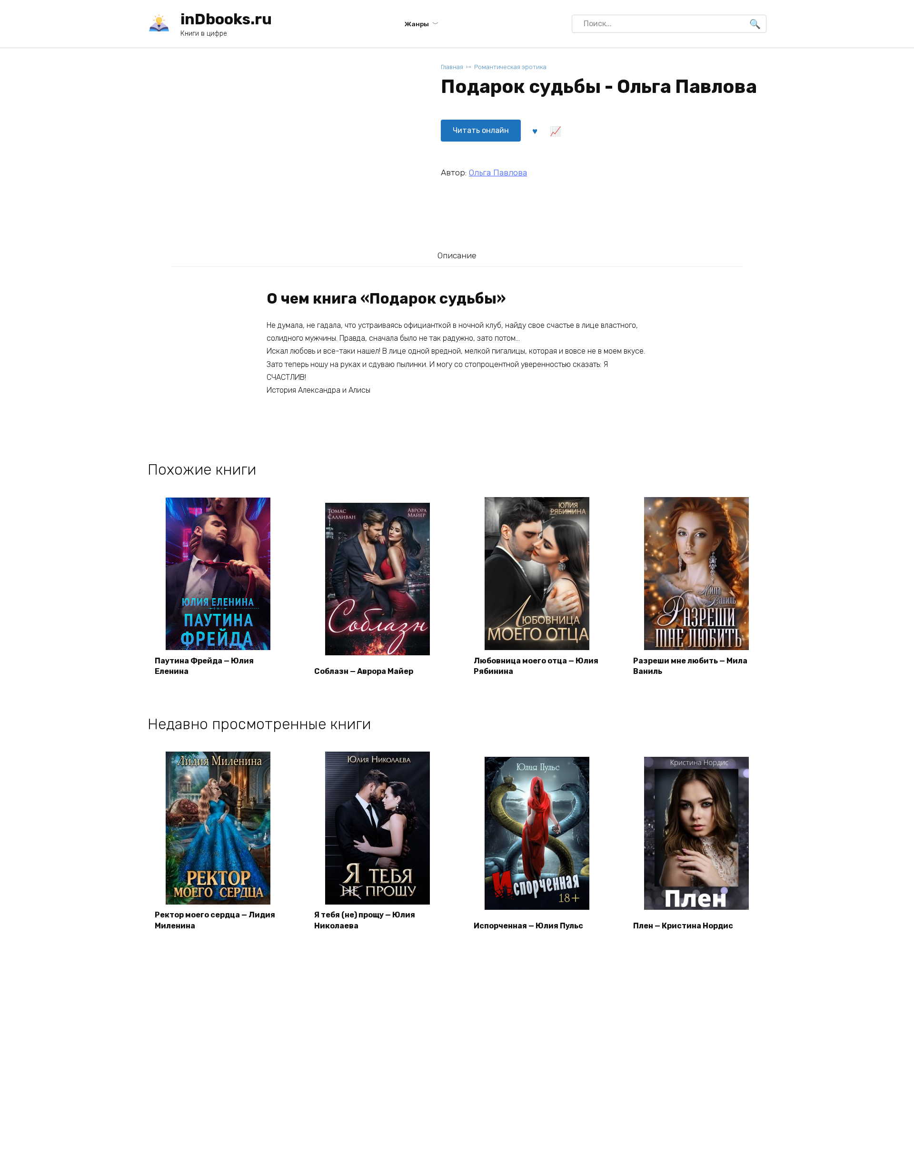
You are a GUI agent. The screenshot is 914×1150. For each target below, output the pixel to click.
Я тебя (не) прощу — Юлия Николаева (364, 920)
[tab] (457, 255)
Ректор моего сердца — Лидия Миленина (215, 920)
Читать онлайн (481, 130)
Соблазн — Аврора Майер (363, 671)
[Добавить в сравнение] (555, 131)
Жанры (417, 24)
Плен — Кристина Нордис (683, 925)
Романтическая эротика (510, 67)
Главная (452, 67)
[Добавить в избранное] (535, 131)
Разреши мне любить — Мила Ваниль (690, 666)
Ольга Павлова (498, 172)
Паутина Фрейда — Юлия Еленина (204, 666)
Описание (457, 255)
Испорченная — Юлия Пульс (528, 925)
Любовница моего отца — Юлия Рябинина (536, 666)
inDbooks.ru (226, 19)
